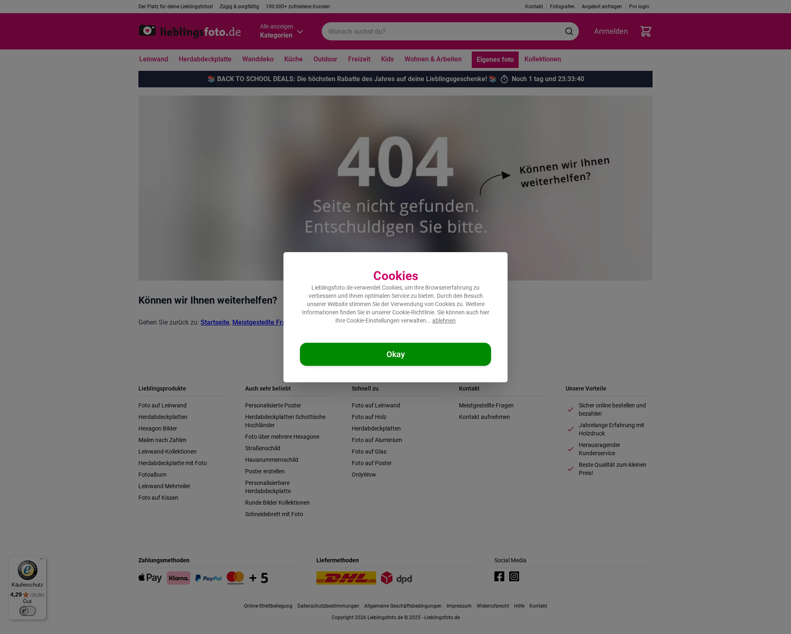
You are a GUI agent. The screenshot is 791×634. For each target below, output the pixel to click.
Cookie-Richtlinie (413, 312)
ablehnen (444, 320)
